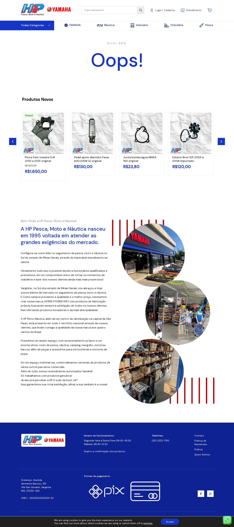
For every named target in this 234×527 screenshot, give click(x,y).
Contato (199, 435)
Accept (170, 521)
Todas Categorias (32, 25)
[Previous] (12, 141)
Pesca (209, 25)
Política (198, 449)
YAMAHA (75, 25)
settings (147, 523)
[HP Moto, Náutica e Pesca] (46, 10)
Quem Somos (202, 454)
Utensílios (176, 25)
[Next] (221, 141)
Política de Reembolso (200, 442)
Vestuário (142, 25)
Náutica (109, 25)
